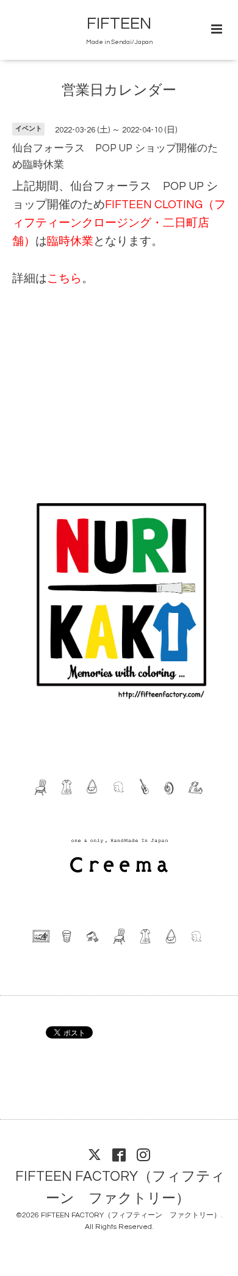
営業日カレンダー (119, 91)
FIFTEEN (119, 23)
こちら (64, 279)
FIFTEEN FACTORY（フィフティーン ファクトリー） (120, 1187)
